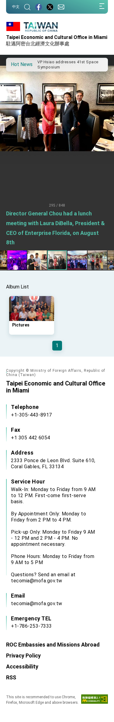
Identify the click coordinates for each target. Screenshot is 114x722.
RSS (11, 677)
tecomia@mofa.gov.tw (36, 603)
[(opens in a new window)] (38, 7)
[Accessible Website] (94, 700)
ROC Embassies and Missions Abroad (53, 644)
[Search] (27, 7)
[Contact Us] (61, 7)
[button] (15, 64)
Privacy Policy (23, 655)
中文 (15, 7)
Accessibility (22, 666)
